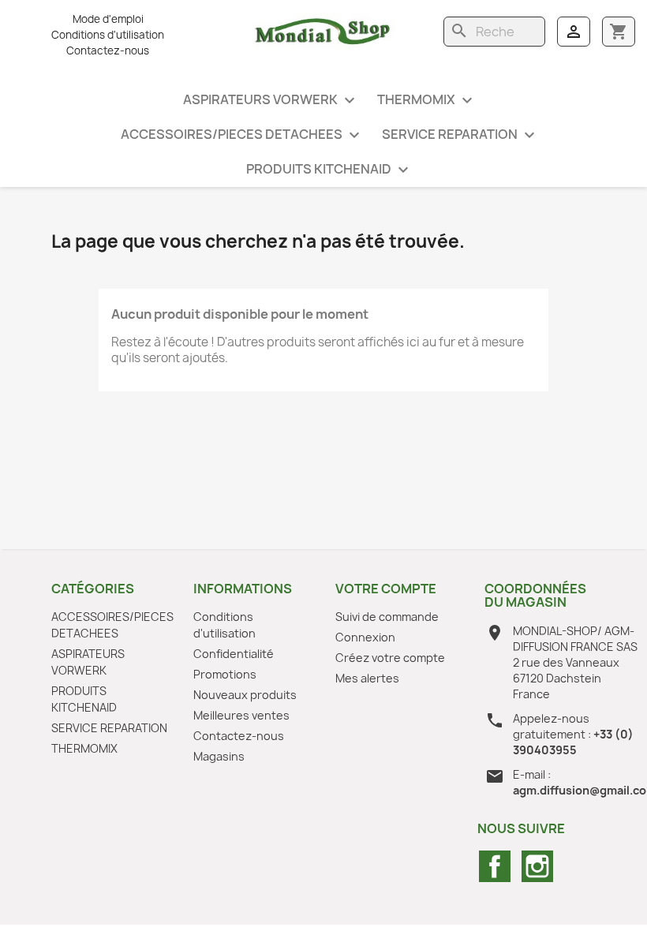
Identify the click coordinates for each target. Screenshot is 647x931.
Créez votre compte (390, 657)
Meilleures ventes (241, 715)
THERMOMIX (427, 100)
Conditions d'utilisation (107, 35)
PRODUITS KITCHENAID (329, 170)
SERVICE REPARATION (460, 135)
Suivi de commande (387, 616)
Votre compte (385, 588)
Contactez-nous (107, 50)
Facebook (494, 866)
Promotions (224, 674)
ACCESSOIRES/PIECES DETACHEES (242, 135)
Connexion (365, 637)
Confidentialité (233, 653)
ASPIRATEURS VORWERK (271, 100)
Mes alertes (367, 678)
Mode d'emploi (108, 19)
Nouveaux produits (245, 694)
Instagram (537, 866)
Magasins (219, 756)
